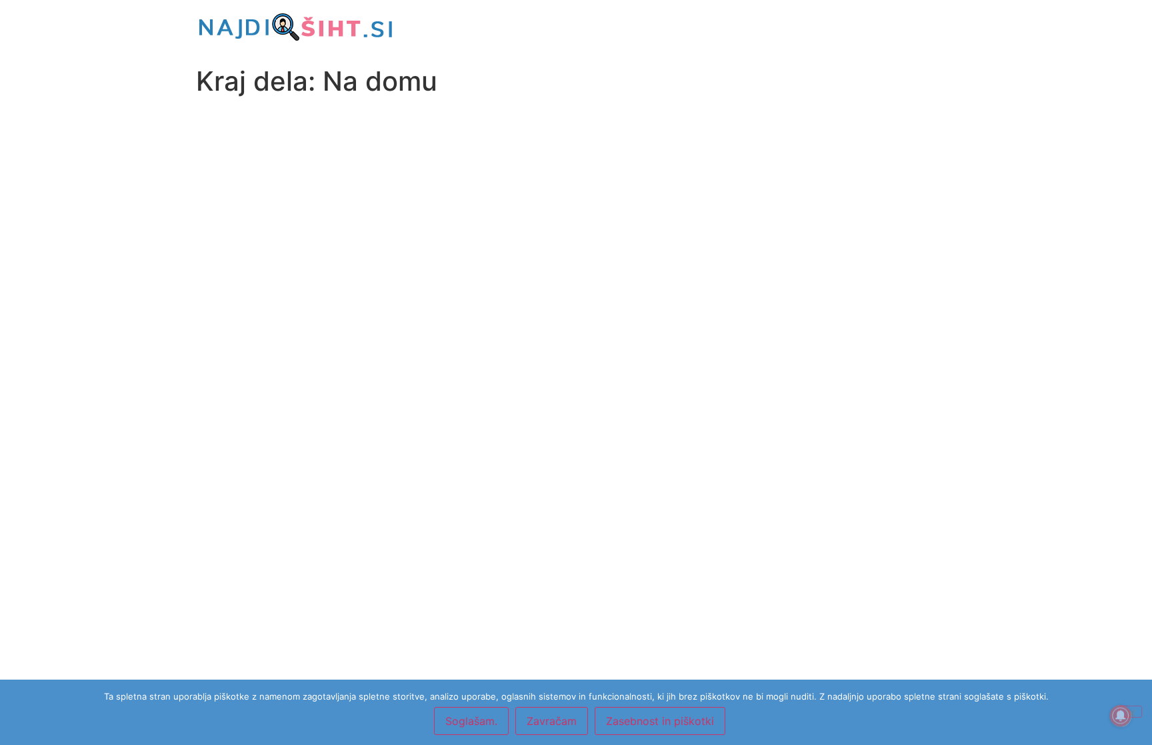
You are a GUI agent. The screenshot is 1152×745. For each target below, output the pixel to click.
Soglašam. (471, 721)
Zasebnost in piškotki (660, 721)
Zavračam (552, 721)
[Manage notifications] (1120, 715)
